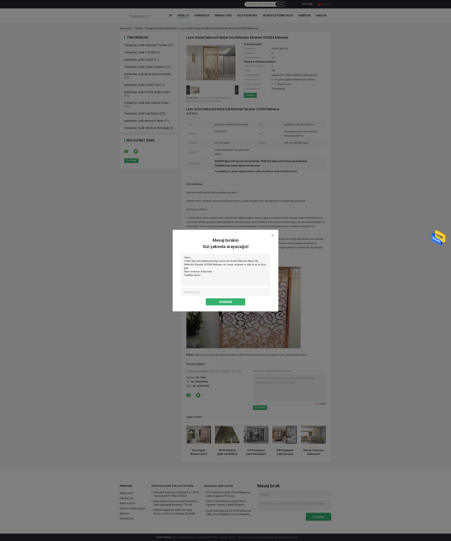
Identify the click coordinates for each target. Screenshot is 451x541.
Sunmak (225, 302)
